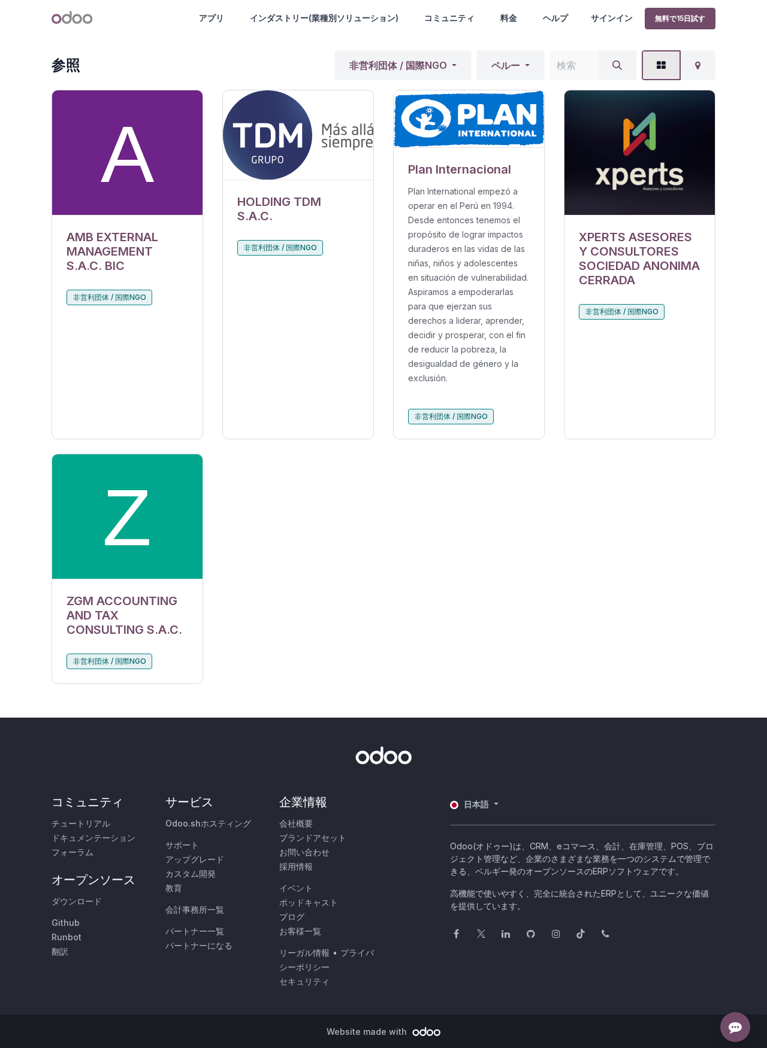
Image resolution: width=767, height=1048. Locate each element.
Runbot (66, 937)
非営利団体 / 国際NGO (398, 65)
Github (66, 923)
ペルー (505, 65)
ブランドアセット (312, 838)
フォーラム (72, 852)
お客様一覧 (300, 931)
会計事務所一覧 (194, 909)
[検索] (617, 65)
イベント (296, 888)
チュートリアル (81, 823)
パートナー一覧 (194, 931)
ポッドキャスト (308, 902)
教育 (173, 888)
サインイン (612, 18)
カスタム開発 (190, 873)
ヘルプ (555, 18)
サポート (182, 845)
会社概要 (296, 823)
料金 (508, 18)
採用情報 (296, 866)
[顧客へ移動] (127, 152)
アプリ (211, 18)
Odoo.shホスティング (208, 823)
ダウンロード (77, 901)
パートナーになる (198, 945)
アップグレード (194, 859)
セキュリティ (304, 981)
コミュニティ (449, 18)
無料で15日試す (680, 18)
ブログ (291, 917)
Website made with (368, 1031)
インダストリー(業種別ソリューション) (324, 18)
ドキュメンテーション (93, 838)
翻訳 (60, 951)
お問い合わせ (304, 852)
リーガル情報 (304, 952)
